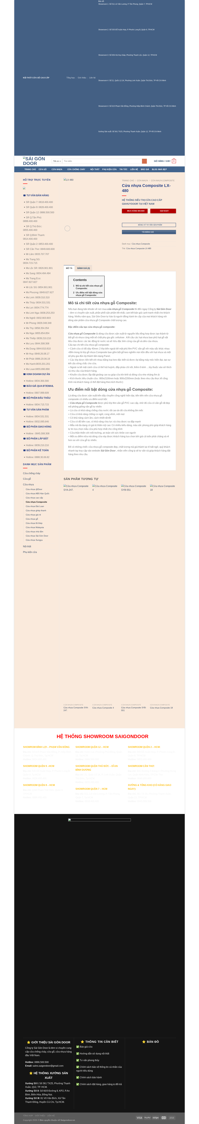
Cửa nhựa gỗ (32, 519)
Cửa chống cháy (76, 169)
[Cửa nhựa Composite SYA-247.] (76, 593)
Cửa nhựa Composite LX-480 (138, 248)
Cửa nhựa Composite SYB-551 (133, 708)
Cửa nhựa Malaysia (35, 527)
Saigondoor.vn (67, 1120)
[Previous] (64, 601)
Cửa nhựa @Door (34, 489)
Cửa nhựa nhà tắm (34, 531)
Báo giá (145, 169)
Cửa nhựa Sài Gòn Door (37, 536)
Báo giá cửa (85, 1047)
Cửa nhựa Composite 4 (103, 708)
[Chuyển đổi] (53, 473)
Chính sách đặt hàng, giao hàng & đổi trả (100, 1084)
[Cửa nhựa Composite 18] (163, 593)
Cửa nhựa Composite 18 (161, 708)
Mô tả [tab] (69, 268)
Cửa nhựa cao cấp (34, 498)
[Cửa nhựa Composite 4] (105, 593)
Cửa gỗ (43, 169)
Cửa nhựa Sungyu (34, 540)
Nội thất (95, 169)
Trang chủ (30, 169)
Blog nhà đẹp (159, 169)
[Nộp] (144, 161)
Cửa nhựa (57, 169)
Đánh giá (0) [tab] (83, 268)
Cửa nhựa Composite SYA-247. (76, 708)
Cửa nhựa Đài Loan (35, 506)
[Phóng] (67, 228)
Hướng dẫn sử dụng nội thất (94, 1053)
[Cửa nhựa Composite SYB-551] (134, 593)
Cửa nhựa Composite (36, 502)
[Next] (176, 601)
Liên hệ (92, 78)
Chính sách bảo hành (90, 1077)
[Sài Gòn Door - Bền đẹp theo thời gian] (35, 161)
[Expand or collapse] (101, 279)
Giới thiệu (82, 78)
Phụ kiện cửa (109, 169)
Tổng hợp (70, 78)
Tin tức (123, 169)
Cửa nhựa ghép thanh (36, 510)
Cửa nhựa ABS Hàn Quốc (37, 493)
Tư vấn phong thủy (89, 1060)
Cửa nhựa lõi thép (34, 523)
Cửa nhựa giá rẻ (33, 515)
